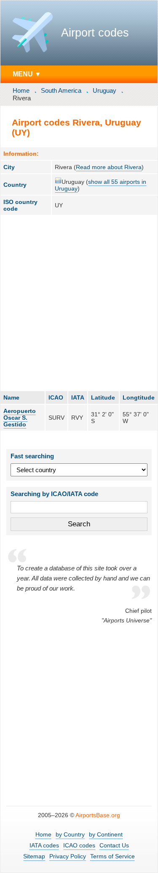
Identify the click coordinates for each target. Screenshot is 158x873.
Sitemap (34, 856)
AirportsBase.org (97, 815)
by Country (70, 834)
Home (21, 90)
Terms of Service (112, 856)
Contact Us (114, 845)
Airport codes (95, 32)
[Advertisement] (79, 303)
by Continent (106, 834)
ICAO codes (79, 845)
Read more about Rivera (109, 167)
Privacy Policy (67, 856)
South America (61, 90)
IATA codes (44, 845)
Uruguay (104, 90)
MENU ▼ (27, 74)
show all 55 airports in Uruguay (100, 185)
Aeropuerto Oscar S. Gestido (19, 418)
